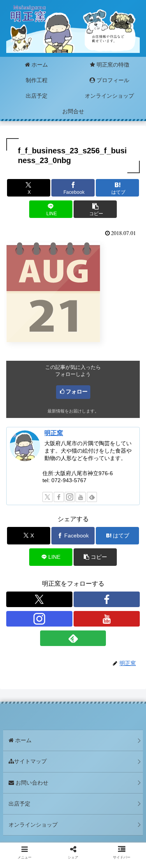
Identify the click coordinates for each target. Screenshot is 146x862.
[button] (95, 209)
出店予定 (19, 804)
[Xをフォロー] (47, 497)
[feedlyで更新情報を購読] (92, 497)
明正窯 (53, 433)
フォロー (77, 391)
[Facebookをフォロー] (59, 497)
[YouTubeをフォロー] (81, 497)
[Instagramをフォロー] (70, 497)
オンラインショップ (33, 825)
